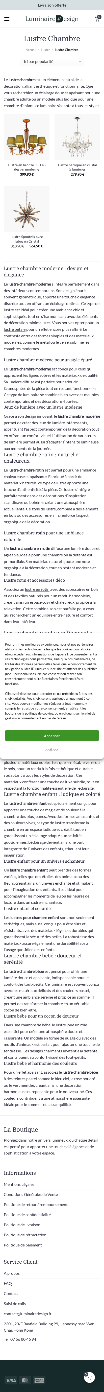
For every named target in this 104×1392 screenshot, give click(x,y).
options (52, 749)
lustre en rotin (37, 589)
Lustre (45, 50)
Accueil (31, 50)
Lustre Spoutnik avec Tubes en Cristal (27, 239)
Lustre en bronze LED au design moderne (27, 167)
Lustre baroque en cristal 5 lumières (77, 167)
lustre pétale (14, 329)
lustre (69, 489)
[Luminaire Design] (52, 19)
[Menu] (7, 19)
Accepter (52, 735)
